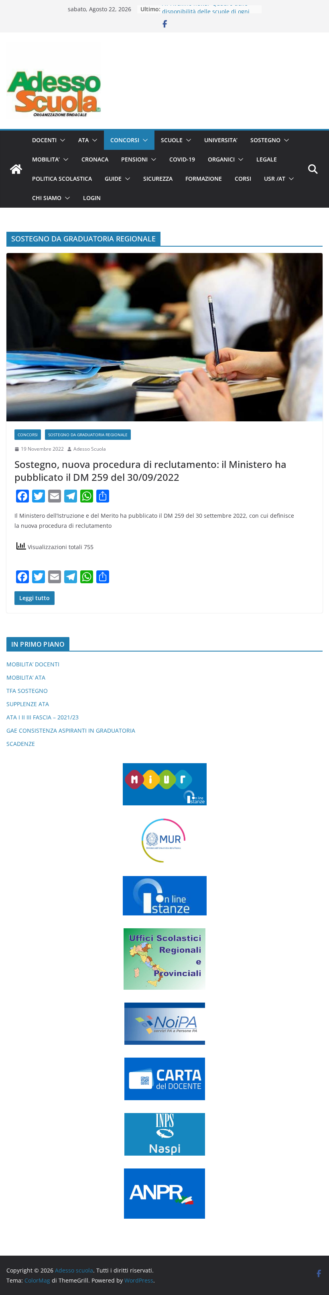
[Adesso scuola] (16, 169)
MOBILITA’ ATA (25, 677)
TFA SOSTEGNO (27, 690)
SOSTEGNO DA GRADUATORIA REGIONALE (88, 434)
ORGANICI (221, 159)
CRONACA (94, 159)
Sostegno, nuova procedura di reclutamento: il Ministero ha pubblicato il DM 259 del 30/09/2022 (150, 470)
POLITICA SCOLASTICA (62, 178)
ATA (83, 140)
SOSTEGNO (265, 140)
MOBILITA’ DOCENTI (32, 664)
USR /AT (274, 178)
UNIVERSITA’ (221, 140)
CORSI (243, 178)
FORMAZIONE (203, 178)
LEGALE (266, 159)
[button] (61, 140)
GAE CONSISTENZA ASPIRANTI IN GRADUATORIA (70, 730)
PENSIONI (134, 159)
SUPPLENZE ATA (27, 704)
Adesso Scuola (89, 448)
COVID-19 (182, 159)
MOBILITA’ (46, 159)
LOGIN (92, 198)
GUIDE (113, 178)
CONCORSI (124, 140)
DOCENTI (44, 140)
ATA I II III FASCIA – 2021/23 (42, 717)
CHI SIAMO (46, 198)
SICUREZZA (158, 178)
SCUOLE (172, 140)
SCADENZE (20, 744)
